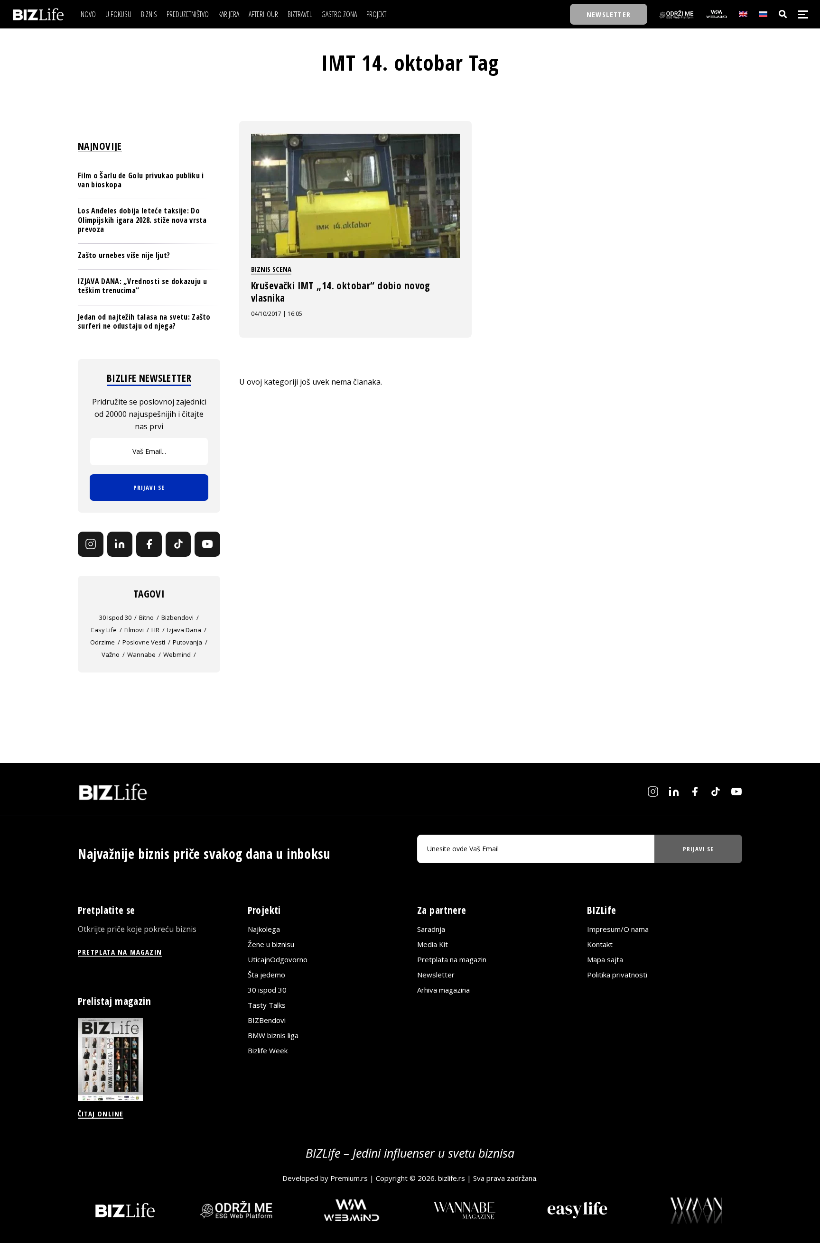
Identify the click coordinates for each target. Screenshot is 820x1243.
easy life (104, 630)
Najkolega (264, 929)
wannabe (141, 654)
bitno (146, 617)
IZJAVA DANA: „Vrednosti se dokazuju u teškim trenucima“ (142, 285)
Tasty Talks (267, 1005)
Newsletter (436, 974)
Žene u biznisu (271, 944)
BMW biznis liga (273, 1035)
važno (111, 654)
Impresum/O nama (618, 929)
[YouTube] (207, 544)
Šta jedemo (266, 974)
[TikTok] (178, 544)
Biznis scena (271, 269)
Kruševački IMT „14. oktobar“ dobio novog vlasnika (340, 291)
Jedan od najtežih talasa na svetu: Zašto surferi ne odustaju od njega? (144, 321)
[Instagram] (90, 544)
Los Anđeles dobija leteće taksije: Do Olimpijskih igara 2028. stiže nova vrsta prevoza (142, 219)
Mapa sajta (605, 959)
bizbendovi (177, 617)
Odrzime (102, 642)
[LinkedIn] (120, 544)
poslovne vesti (143, 642)
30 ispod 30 (115, 617)
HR (155, 630)
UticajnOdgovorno (278, 959)
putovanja (187, 642)
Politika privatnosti (617, 974)
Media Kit (432, 944)
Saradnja (431, 929)
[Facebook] (149, 544)
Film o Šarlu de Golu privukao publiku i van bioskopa (141, 180)
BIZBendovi (267, 1020)
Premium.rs (349, 1178)
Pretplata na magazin (451, 959)
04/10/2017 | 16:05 (276, 314)
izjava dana (184, 630)
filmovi (134, 630)
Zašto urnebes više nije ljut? (124, 255)
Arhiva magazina (443, 989)
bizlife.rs (451, 1178)
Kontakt (600, 944)
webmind (177, 654)
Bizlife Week (268, 1050)
